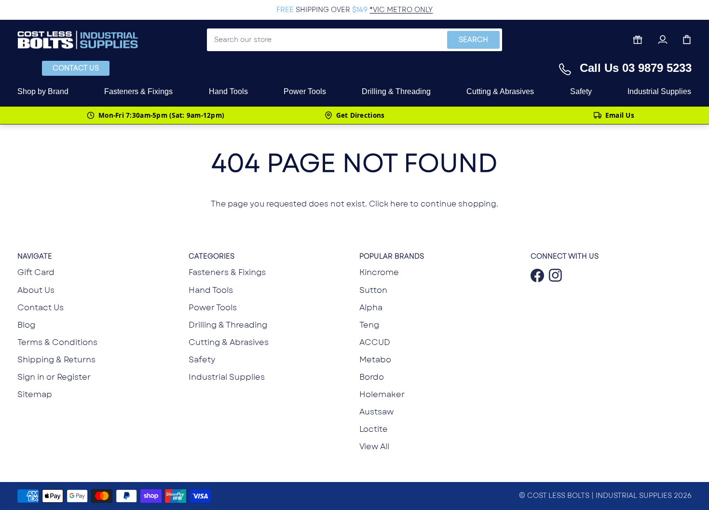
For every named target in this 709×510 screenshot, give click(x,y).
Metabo (375, 359)
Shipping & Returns (56, 359)
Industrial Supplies (227, 377)
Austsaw (376, 411)
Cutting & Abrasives (229, 342)
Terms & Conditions (57, 342)
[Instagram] (553, 275)
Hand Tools (211, 290)
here (399, 203)
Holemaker (382, 394)
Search (473, 39)
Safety (202, 359)
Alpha (370, 307)
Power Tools (213, 307)
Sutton (373, 290)
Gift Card (36, 272)
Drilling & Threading (228, 325)
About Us (36, 290)
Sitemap (34, 394)
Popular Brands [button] (391, 256)
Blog (26, 325)
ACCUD (374, 342)
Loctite (373, 429)
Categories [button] (211, 256)
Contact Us (76, 68)
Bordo (371, 377)
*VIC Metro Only (401, 9)
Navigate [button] (34, 256)
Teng (369, 325)
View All (374, 446)
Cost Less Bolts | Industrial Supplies (599, 495)
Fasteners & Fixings (227, 272)
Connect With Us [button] (565, 256)
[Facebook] (535, 275)
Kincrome (379, 272)
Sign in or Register (54, 377)
